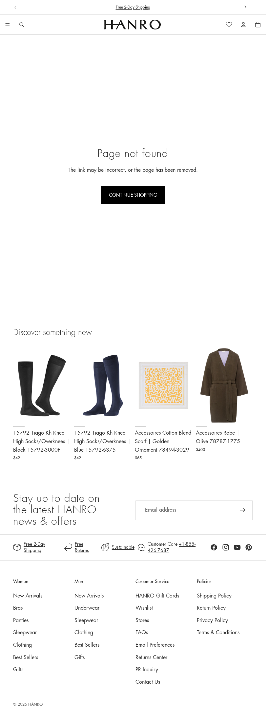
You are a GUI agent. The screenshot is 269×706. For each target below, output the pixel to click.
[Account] (243, 24)
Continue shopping (133, 195)
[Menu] (7, 24)
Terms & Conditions (218, 632)
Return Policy (211, 608)
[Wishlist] (229, 24)
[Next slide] (245, 7)
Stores (142, 620)
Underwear (86, 608)
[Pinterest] (249, 547)
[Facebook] (214, 547)
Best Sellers (25, 657)
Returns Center (151, 657)
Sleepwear (25, 632)
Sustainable (123, 547)
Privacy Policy (212, 620)
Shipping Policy (214, 595)
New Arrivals (27, 595)
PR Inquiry (146, 669)
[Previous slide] (15, 7)
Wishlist (144, 608)
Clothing (22, 645)
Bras (18, 608)
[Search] (21, 24)
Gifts (18, 669)
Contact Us (147, 682)
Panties (21, 620)
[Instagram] (226, 547)
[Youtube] (237, 547)
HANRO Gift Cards (157, 595)
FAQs (141, 632)
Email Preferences (155, 645)
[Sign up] (243, 510)
